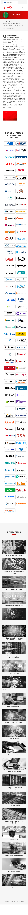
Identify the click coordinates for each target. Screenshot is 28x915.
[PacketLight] (21, 410)
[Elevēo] (21, 267)
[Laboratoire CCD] (9, 356)
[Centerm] (21, 220)
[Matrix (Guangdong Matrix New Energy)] (21, 362)
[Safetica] (21, 444)
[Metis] (9, 369)
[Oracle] (9, 410)
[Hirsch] (9, 308)
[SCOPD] (9, 458)
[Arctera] (21, 179)
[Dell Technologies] (21, 240)
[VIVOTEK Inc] (9, 498)
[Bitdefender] (21, 199)
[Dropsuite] (21, 254)
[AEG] (9, 165)
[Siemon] (21, 464)
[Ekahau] (9, 267)
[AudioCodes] (9, 193)
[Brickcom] (21, 213)
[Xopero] (9, 505)
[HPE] (21, 308)
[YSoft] (21, 505)
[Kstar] (21, 349)
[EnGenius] (9, 274)
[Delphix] (9, 247)
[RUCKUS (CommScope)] (9, 444)
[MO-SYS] (21, 376)
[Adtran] (9, 159)
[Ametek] (9, 172)
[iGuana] (9, 322)
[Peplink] (9, 417)
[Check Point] (9, 227)
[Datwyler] (21, 233)
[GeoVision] (9, 294)
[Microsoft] (21, 369)
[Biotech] (21, 193)
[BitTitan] (9, 206)
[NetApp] (9, 390)
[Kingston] (9, 349)
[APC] (21, 172)
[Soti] (9, 471)
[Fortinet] (9, 288)
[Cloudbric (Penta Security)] (21, 227)
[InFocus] (21, 328)
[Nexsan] (9, 396)
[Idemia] (21, 315)
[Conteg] (9, 233)
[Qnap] (21, 417)
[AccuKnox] (9, 152)
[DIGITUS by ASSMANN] (9, 254)
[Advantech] (21, 159)
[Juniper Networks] (21, 342)
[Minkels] (9, 376)
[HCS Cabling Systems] (21, 301)
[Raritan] (21, 430)
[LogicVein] (9, 362)
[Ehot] (21, 261)
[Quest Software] (9, 424)
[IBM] (9, 315)
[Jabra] (21, 335)
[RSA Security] (21, 437)
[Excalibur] (9, 281)
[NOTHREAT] (21, 396)
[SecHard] (21, 458)
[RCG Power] (9, 437)
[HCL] (9, 301)
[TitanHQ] (21, 478)
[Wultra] (21, 498)
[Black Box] (21, 206)
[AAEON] (21, 145)
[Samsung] (9, 451)
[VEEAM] (9, 492)
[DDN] (9, 240)
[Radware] (21, 424)
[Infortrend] (9, 335)
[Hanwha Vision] (21, 294)
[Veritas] (21, 492)
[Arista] (9, 186)
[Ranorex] (9, 430)
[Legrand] (21, 356)
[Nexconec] (21, 390)
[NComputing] (21, 383)
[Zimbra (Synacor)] (9, 512)
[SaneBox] (21, 451)
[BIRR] (9, 199)
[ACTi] (21, 152)
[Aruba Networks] (21, 186)
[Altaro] (21, 165)
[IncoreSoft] (9, 328)
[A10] (9, 145)
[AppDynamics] (9, 179)
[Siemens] (9, 464)
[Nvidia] (9, 403)
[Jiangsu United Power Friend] (9, 342)
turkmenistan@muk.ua (8, 28)
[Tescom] (9, 478)
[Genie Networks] (21, 288)
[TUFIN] (21, 485)
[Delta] (21, 247)
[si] (8, 8)
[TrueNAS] (9, 485)
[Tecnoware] (21, 471)
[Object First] (21, 403)
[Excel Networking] (21, 281)
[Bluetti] (9, 213)
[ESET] (21, 274)
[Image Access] (21, 322)
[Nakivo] (9, 383)
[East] (9, 261)
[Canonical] (9, 220)
